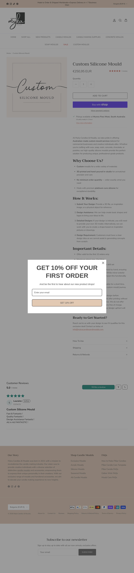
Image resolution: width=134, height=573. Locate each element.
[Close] (103, 263)
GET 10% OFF (67, 303)
